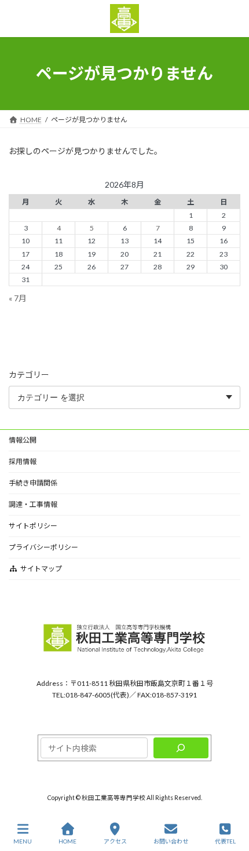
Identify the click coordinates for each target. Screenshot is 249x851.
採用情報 (22, 461)
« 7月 (18, 297)
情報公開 (22, 440)
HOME (67, 841)
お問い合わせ (170, 841)
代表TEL (225, 841)
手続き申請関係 (33, 483)
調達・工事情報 (33, 504)
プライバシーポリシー (43, 547)
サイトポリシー (33, 525)
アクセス (115, 841)
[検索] (180, 747)
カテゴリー (29, 374)
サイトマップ (41, 568)
